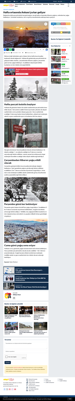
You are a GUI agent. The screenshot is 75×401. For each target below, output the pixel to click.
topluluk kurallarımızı (18, 367)
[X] (7, 389)
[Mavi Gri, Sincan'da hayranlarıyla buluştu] (26, 310)
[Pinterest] (10, 389)
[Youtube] (15, 389)
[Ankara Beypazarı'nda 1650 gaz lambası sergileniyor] (11, 310)
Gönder (8, 362)
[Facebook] (4, 389)
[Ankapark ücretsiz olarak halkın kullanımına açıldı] (26, 326)
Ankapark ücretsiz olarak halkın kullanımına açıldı (26, 332)
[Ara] (68, 4)
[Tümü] (69, 46)
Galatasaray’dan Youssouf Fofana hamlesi (66, 67)
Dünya (62, 4)
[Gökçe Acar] (8, 295)
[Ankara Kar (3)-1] (26, 189)
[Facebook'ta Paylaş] (5, 49)
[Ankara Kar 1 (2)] (26, 133)
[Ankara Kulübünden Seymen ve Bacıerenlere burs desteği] (40, 310)
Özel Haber (29, 4)
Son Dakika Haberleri (33, 389)
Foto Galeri (8, 1)
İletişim (61, 379)
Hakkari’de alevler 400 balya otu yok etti (65, 53)
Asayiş (57, 4)
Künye (46, 379)
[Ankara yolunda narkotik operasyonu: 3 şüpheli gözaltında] (40, 326)
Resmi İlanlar (38, 4)
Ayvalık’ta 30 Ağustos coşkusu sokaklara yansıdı (66, 82)
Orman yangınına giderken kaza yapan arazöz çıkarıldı (65, 60)
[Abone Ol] (46, 49)
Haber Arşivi (31, 390)
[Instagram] (12, 389)
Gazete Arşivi (33, 1)
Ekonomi (51, 4)
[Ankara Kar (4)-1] (26, 230)
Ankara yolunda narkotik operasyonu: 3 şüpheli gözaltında (40, 332)
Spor (16, 6)
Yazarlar (24, 1)
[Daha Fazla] (13, 49)
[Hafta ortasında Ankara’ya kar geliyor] (25, 34)
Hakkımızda (48, 380)
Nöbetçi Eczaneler (33, 379)
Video (16, 1)
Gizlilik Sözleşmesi (49, 382)
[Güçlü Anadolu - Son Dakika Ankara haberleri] (8, 5)
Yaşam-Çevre (65, 71)
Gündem (45, 4)
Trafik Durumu (32, 384)
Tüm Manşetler (32, 387)
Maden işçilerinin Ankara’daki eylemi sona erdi (10, 332)
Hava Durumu (32, 380)
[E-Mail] (14, 298)
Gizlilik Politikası (63, 380)
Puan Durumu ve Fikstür (34, 385)
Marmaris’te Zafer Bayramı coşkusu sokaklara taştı (65, 75)
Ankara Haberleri (20, 4)
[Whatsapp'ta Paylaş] (10, 49)
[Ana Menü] (68, 6)
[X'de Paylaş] (7, 49)
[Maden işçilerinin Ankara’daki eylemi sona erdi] (11, 326)
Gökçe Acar (7, 52)
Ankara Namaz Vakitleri (34, 382)
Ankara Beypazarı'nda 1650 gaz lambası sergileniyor (11, 317)
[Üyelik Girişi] (70, 1)
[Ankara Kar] (26, 89)
